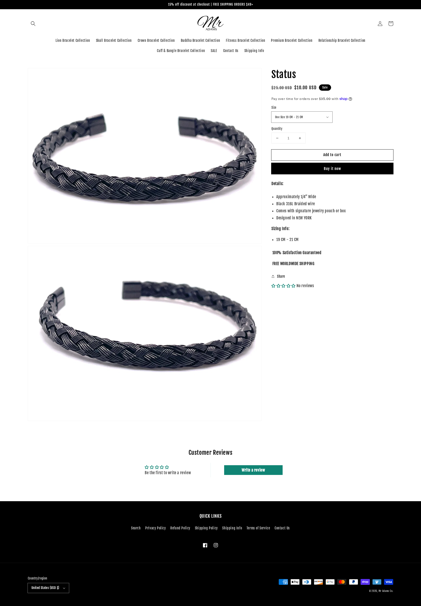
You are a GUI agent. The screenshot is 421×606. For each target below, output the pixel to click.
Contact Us (282, 528)
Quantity (276, 129)
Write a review (253, 470)
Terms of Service (258, 528)
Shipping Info (232, 528)
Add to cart (332, 154)
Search (136, 528)
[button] (33, 23)
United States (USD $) (45, 588)
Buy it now (332, 168)
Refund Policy (180, 528)
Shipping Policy (206, 528)
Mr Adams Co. (386, 590)
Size (274, 107)
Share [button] (281, 276)
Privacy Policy (155, 528)
